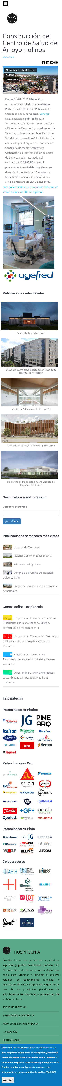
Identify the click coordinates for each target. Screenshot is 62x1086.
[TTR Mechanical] (10, 844)
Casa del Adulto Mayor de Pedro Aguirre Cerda (31, 445)
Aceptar (8, 1080)
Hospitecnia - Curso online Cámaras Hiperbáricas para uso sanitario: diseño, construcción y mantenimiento (29, 622)
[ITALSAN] (10, 731)
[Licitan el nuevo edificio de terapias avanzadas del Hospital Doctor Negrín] (31, 352)
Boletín (40, 497)
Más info (51, 1071)
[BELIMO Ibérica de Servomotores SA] (27, 850)
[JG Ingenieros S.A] (26, 721)
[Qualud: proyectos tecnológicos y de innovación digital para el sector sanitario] (10, 817)
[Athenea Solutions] (27, 922)
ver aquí (44, 113)
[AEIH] (10, 871)
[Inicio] (12, 18)
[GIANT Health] (10, 922)
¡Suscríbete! (12, 521)
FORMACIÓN (10, 1031)
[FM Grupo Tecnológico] (10, 784)
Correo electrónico (15, 506)
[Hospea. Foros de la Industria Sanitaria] (10, 884)
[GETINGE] (45, 836)
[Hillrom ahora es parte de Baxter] (45, 731)
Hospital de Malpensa (26, 547)
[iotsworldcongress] (27, 898)
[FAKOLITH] (27, 817)
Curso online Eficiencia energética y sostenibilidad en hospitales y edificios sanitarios (29, 677)
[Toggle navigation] (5, 3)
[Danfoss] (10, 810)
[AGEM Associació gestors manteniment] (27, 871)
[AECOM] (45, 850)
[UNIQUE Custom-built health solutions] (27, 910)
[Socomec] (27, 792)
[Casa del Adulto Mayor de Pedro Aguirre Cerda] (31, 428)
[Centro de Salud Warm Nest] (31, 316)
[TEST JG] (27, 836)
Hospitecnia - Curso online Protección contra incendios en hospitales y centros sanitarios (30, 641)
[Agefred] (27, 737)
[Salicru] (45, 817)
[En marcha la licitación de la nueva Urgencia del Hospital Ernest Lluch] (31, 465)
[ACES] (45, 910)
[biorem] (27, 884)
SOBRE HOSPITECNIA (15, 1007)
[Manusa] (45, 801)
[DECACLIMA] (10, 801)
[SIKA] (27, 773)
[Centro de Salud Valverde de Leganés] (31, 392)
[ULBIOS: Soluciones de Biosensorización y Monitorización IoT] (45, 844)
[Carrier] (10, 737)
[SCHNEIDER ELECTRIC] (27, 731)
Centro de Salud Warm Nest (31, 333)
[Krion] (27, 784)
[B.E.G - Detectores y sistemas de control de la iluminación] (27, 745)
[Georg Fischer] (27, 810)
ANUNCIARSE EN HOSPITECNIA (20, 1023)
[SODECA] (45, 792)
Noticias (10, 75)
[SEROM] (45, 745)
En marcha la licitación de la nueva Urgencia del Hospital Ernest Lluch (31, 483)
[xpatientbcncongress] (45, 898)
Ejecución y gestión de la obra (20, 70)
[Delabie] (10, 745)
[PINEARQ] (44, 721)
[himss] (45, 871)
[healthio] (45, 884)
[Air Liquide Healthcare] (10, 721)
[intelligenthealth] (10, 898)
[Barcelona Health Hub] (10, 910)
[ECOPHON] (10, 792)
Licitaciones (12, 79)
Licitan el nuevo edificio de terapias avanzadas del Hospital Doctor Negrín (31, 371)
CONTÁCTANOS (11, 1040)
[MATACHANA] (10, 836)
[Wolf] (10, 850)
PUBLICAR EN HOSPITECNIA (18, 1015)
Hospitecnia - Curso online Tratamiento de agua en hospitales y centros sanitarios (29, 659)
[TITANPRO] (27, 844)
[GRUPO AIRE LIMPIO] (10, 773)
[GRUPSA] (45, 784)
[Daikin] (45, 773)
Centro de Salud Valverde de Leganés (31, 409)
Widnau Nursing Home (27, 564)
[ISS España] (27, 801)
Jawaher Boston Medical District (32, 555)
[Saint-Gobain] (45, 737)
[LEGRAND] (10, 752)
